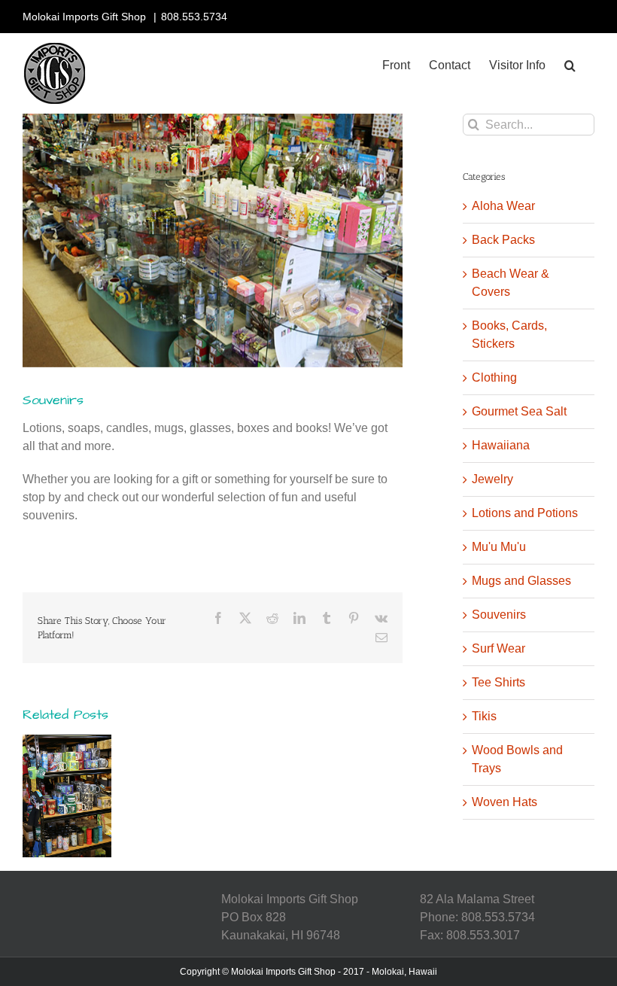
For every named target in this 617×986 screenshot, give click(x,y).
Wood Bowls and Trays (517, 759)
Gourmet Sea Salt (519, 411)
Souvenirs (499, 614)
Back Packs (503, 239)
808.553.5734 (194, 17)
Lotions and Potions (525, 513)
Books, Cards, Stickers (509, 334)
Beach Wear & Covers (510, 282)
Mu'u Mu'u (499, 546)
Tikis (484, 716)
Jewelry (492, 479)
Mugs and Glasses (521, 580)
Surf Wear (498, 648)
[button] (570, 65)
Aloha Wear (503, 205)
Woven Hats (504, 802)
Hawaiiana (501, 445)
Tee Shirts (498, 682)
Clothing (494, 377)
